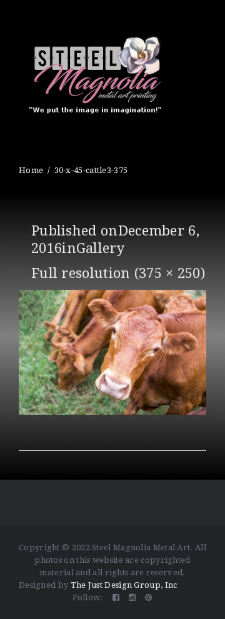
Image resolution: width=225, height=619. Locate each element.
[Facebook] (115, 597)
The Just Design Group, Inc (124, 585)
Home (31, 170)
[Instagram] (132, 597)
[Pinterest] (148, 597)
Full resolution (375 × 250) (118, 273)
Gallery (100, 248)
